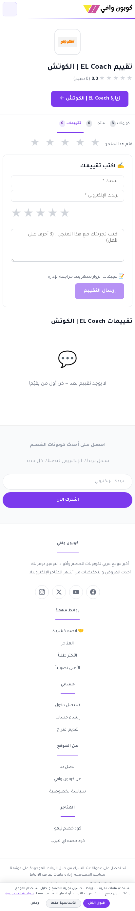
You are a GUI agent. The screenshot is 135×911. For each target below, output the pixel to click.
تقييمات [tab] (71, 123)
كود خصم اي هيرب (67, 841)
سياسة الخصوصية (67, 792)
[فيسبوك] (93, 592)
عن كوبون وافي (67, 779)
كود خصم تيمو (67, 829)
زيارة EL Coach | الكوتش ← (90, 99)
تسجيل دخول (67, 705)
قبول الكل (96, 903)
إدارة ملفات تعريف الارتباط (51, 875)
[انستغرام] (42, 592)
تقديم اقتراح (68, 730)
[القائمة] (10, 9)
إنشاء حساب (67, 718)
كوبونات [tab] (121, 123)
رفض (34, 903)
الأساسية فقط (63, 903)
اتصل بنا (67, 767)
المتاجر (67, 643)
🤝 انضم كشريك (67, 631)
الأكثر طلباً (67, 656)
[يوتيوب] (76, 592)
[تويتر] (59, 592)
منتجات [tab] (96, 123)
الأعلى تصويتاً (67, 668)
